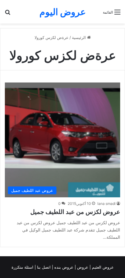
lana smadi (106, 203)
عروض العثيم (102, 267)
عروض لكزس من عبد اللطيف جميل (75, 211)
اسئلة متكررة (23, 267)
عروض (83, 267)
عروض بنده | (63, 267)
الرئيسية (79, 37)
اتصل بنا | (43, 267)
